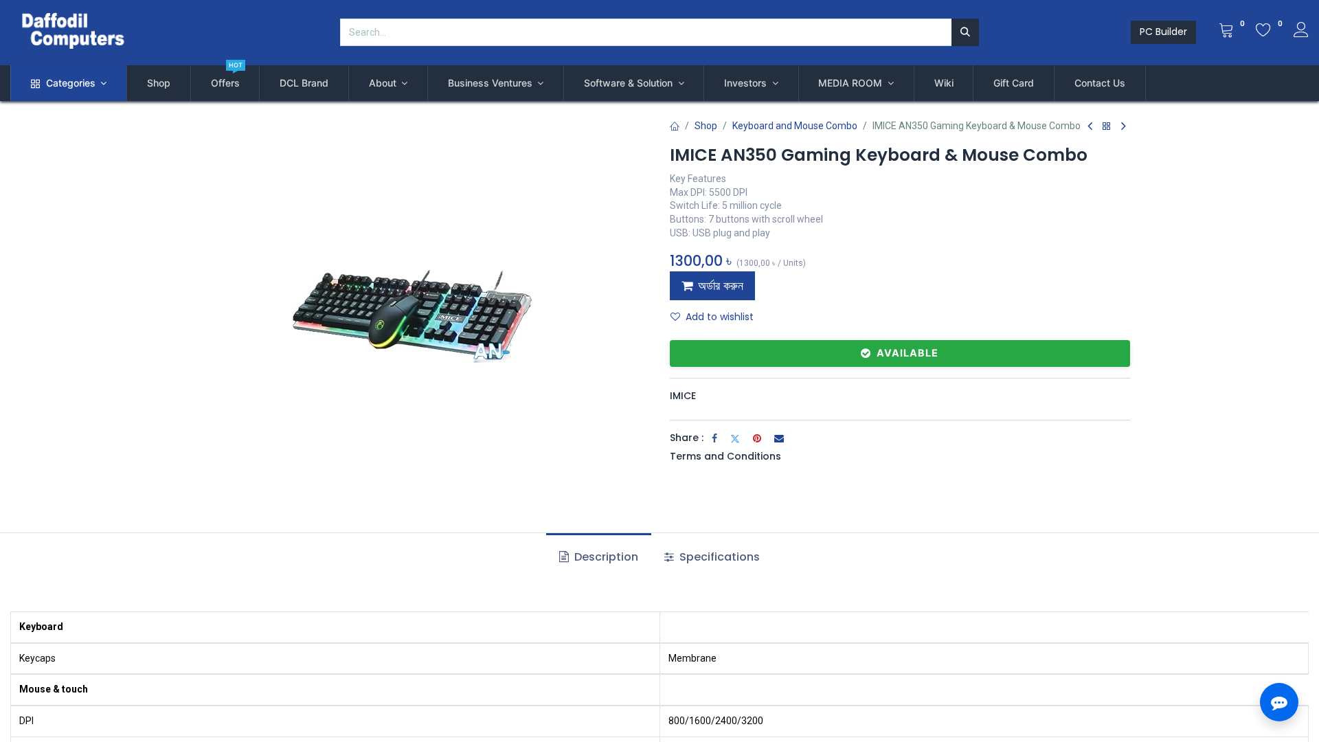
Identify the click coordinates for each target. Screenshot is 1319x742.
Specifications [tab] (718, 557)
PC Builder (1163, 31)
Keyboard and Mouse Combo (794, 125)
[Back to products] (1106, 127)
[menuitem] (158, 83)
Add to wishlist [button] (720, 317)
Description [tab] (605, 557)
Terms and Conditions (725, 456)
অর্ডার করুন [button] (720, 286)
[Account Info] (1301, 31)
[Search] (965, 32)
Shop (706, 125)
